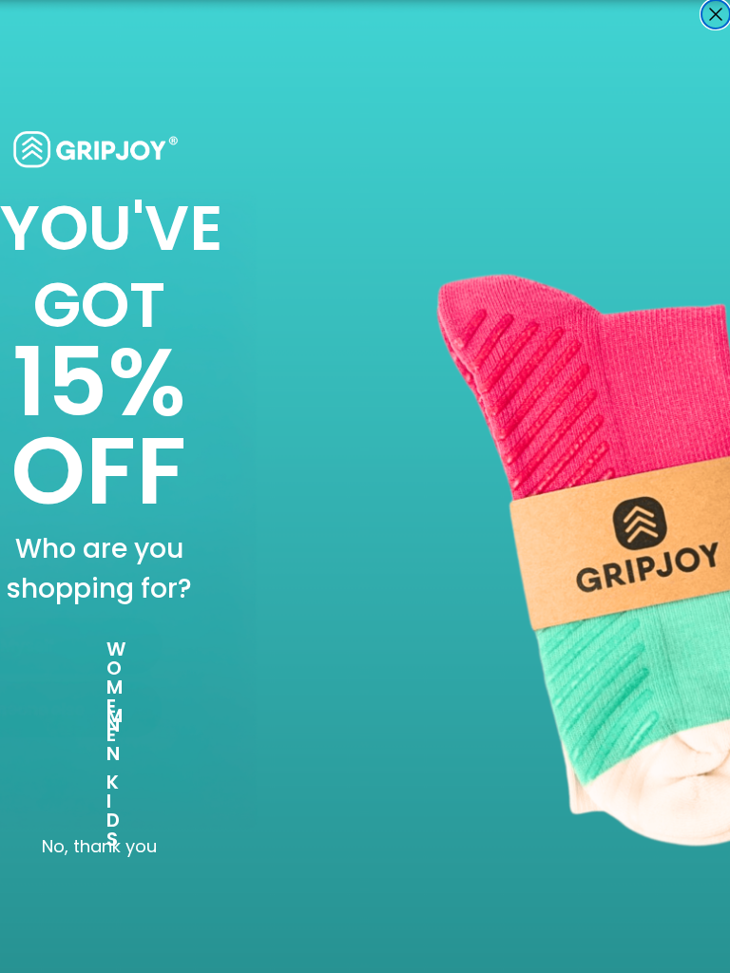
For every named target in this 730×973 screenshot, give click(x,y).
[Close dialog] (715, 14)
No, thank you (99, 846)
